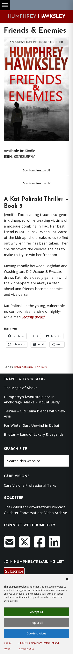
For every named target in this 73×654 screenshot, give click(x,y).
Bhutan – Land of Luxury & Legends (33, 434)
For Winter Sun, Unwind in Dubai (31, 425)
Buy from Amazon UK (36, 183)
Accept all (36, 612)
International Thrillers (30, 367)
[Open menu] (5, 5)
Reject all (36, 622)
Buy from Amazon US (36, 170)
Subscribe (14, 571)
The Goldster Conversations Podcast (34, 507)
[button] (67, 579)
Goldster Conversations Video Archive (35, 512)
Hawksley (37, 16)
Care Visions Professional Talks (30, 485)
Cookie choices (36, 633)
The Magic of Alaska (20, 387)
